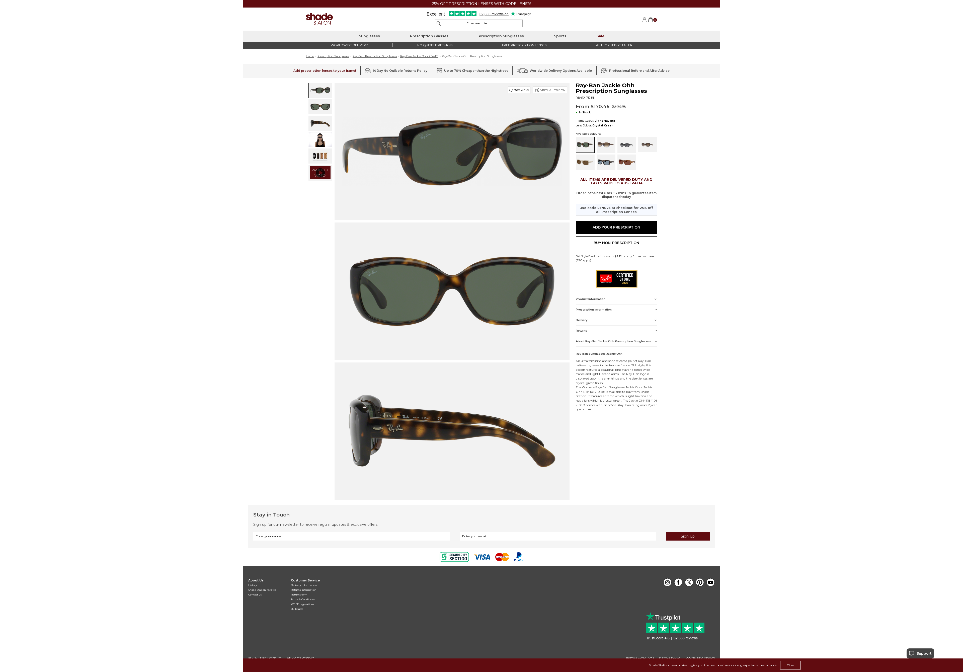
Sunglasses (369, 36)
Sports (560, 36)
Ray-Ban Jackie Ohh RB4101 (419, 56)
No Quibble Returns (434, 45)
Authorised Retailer (614, 45)
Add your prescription (616, 227)
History (252, 585)
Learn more (768, 665)
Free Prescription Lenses (524, 45)
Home (310, 56)
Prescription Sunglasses (501, 36)
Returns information (303, 589)
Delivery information (304, 585)
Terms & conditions (640, 657)
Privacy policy (670, 657)
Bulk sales (297, 609)
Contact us (255, 594)
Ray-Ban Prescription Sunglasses (375, 56)
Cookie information (700, 657)
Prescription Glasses (429, 36)
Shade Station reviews (262, 589)
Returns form (299, 594)
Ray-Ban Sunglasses (610, 387)
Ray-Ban (644, 361)
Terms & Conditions (303, 599)
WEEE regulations (302, 604)
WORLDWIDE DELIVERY (349, 45)
